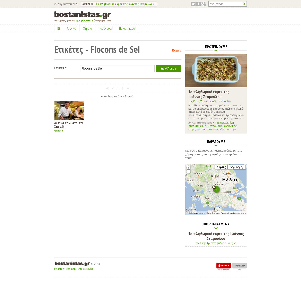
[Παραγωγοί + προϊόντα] (216, 214)
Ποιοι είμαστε (127, 28)
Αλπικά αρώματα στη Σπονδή (69, 124)
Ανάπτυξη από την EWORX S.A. (223, 266)
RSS (178, 51)
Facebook (198, 4)
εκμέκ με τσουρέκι (211, 126)
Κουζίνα (226, 101)
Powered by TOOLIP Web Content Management (239, 266)
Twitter (193, 4)
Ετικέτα (60, 68)
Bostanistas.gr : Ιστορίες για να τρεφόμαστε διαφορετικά (82, 16)
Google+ (203, 4)
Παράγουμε (105, 28)
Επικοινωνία (85, 269)
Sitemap (71, 269)
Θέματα (58, 130)
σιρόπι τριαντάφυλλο (210, 129)
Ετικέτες (59, 269)
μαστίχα (231, 129)
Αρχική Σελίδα (58, 28)
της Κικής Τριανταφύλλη (203, 101)
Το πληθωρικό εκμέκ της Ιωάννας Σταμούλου (125, 4)
